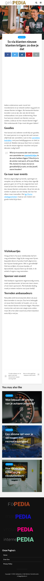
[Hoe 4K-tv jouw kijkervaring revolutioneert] (22, 476)
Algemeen (21, 37)
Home (5, 555)
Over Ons (6, 559)
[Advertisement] (22, 81)
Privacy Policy (7, 564)
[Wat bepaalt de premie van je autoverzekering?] (22, 407)
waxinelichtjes (30, 155)
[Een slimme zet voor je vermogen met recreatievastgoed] (22, 441)
